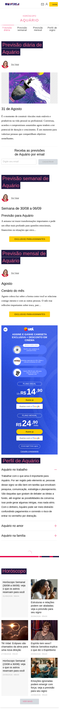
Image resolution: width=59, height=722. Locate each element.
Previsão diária (7, 28)
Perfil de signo (52, 28)
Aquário (29, 20)
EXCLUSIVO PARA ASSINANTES (30, 239)
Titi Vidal (15, 65)
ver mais (28, 701)
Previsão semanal (22, 28)
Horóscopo (29, 16)
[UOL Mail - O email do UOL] (42, 4)
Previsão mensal (38, 28)
